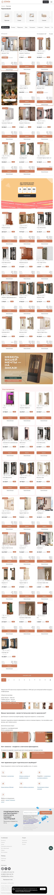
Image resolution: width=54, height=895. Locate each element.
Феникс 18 (40, 123)
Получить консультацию (13, 380)
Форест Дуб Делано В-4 (9, 298)
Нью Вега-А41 (41, 228)
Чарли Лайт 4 (23, 583)
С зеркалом (40, 27)
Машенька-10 (23, 263)
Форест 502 (40, 298)
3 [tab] (7, 104)
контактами (10, 776)
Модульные (20, 27)
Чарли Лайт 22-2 (42, 333)
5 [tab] (11, 104)
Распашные (32, 27)
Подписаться (46, 812)
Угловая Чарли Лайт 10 (44, 158)
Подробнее (9, 100)
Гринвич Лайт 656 (42, 583)
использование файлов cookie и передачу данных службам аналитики (26, 890)
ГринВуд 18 (23, 228)
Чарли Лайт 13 (23, 513)
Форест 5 (4, 583)
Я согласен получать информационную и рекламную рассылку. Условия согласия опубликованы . (30, 827)
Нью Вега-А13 (6, 263)
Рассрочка (24, 840)
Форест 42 (22, 298)
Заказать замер (13, 377)
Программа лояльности (6, 846)
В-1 (39, 618)
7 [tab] (15, 104)
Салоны (3, 842)
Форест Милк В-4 (24, 123)
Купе (26, 27)
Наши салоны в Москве (7, 787)
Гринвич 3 (40, 54)
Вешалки (47, 27)
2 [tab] (5, 104)
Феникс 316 (23, 333)
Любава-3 (40, 513)
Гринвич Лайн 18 (7, 123)
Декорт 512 (40, 89)
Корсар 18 (5, 653)
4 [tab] (9, 104)
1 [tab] (3, 104)
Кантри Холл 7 (6, 513)
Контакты (3, 840)
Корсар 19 (23, 478)
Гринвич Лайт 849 (25, 618)
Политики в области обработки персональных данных (31, 820)
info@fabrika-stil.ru (7, 876)
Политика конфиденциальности (8, 893)
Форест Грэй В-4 (24, 54)
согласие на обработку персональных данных (30, 822)
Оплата (24, 844)
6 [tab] (13, 104)
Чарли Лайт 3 (23, 89)
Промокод (3, 858)
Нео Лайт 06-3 (41, 263)
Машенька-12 (6, 228)
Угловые (13, 27)
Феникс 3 (4, 158)
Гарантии (3, 860)
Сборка (2, 850)
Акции (2, 844)
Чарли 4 (4, 618)
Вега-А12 (22, 443)
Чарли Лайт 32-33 (7, 548)
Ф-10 (5, 408)
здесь (31, 829)
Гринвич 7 (22, 548)
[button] (49, 17)
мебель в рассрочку (28, 787)
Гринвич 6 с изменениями (10, 443)
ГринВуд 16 (23, 158)
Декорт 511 (5, 54)
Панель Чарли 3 (25, 408)
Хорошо (42, 889)
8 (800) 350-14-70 (7, 874)
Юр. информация (5, 848)
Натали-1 (40, 548)
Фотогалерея (4, 852)
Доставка (24, 842)
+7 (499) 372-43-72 (7, 872)
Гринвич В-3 (5, 333)
